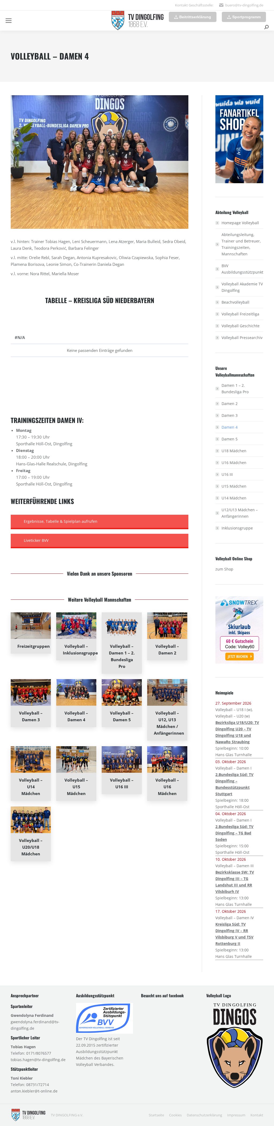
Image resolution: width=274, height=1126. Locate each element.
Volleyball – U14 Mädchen (31, 786)
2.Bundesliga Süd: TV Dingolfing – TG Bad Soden (234, 833)
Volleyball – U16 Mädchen (167, 786)
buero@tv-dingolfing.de (244, 5)
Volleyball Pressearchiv (242, 337)
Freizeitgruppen (33, 646)
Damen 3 (230, 415)
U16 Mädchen (234, 462)
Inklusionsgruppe (237, 528)
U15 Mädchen (234, 486)
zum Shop (224, 569)
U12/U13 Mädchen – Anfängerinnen (240, 513)
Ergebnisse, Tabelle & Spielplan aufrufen (60, 521)
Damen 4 (230, 427)
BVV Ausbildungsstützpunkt (242, 269)
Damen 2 (230, 403)
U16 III (227, 474)
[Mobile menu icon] (8, 20)
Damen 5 (230, 438)
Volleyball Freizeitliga (240, 314)
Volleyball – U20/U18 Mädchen (31, 847)
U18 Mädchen (234, 450)
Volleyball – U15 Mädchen (76, 786)
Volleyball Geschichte (241, 325)
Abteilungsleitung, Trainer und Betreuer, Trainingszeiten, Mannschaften (241, 244)
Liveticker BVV (36, 540)
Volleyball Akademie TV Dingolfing (242, 287)
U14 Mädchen (234, 498)
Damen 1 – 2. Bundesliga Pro (235, 388)
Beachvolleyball (235, 302)
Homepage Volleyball (240, 222)
